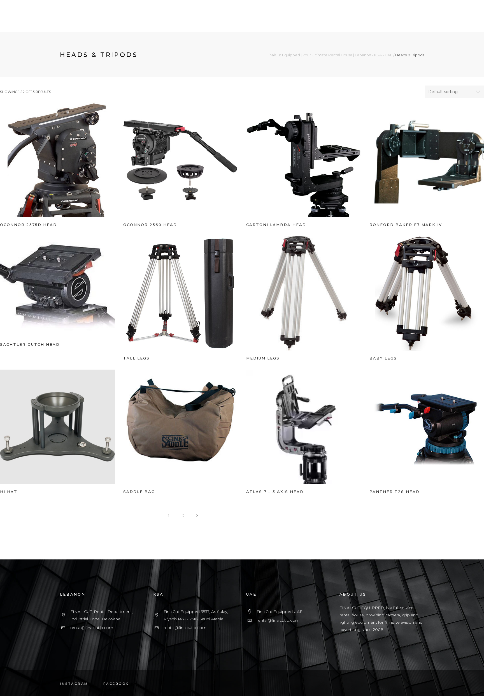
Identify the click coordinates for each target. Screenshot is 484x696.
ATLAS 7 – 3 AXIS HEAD (275, 491)
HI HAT (8, 491)
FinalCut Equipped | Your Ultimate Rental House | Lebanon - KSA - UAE (329, 55)
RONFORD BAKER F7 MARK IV (405, 224)
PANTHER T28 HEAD (394, 491)
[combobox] (454, 92)
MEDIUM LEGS (263, 358)
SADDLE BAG (139, 491)
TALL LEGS (136, 358)
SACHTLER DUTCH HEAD (30, 344)
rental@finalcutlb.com (91, 627)
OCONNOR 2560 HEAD (150, 224)
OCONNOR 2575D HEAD (28, 224)
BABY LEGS (383, 358)
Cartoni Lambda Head (276, 224)
